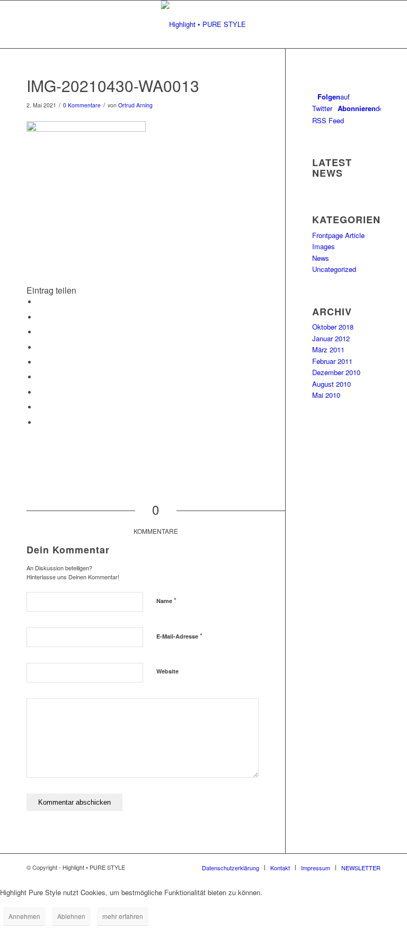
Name (166, 600)
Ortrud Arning (135, 105)
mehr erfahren (122, 916)
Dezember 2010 (336, 372)
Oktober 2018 (332, 327)
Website (167, 671)
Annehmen (24, 916)
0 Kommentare (82, 105)
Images (323, 246)
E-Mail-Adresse (179, 636)
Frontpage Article (338, 235)
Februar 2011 (332, 361)
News (320, 258)
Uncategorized (334, 269)
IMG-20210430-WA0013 (112, 85)
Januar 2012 (331, 338)
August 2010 (331, 384)
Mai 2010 (326, 395)
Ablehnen (71, 916)
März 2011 (328, 349)
